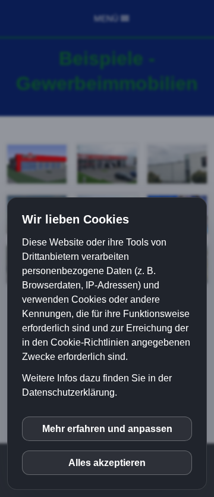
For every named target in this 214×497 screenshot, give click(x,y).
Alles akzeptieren (107, 463)
